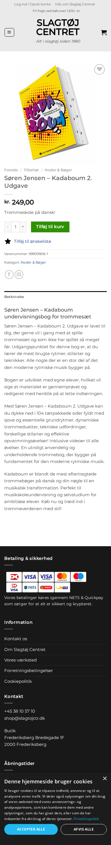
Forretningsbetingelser (28, 670)
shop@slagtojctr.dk (24, 718)
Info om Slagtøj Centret (75, 4)
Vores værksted (20, 660)
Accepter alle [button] (31, 829)
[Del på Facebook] (9, 274)
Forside (11, 170)
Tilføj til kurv (50, 226)
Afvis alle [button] (84, 829)
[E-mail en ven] (19, 274)
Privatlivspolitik (86, 818)
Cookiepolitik (18, 681)
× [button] (104, 779)
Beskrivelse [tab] (14, 297)
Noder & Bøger (58, 170)
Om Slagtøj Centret (25, 649)
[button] (32, 4)
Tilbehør (31, 170)
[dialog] (55, 809)
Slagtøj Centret (57, 27)
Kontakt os (15, 638)
